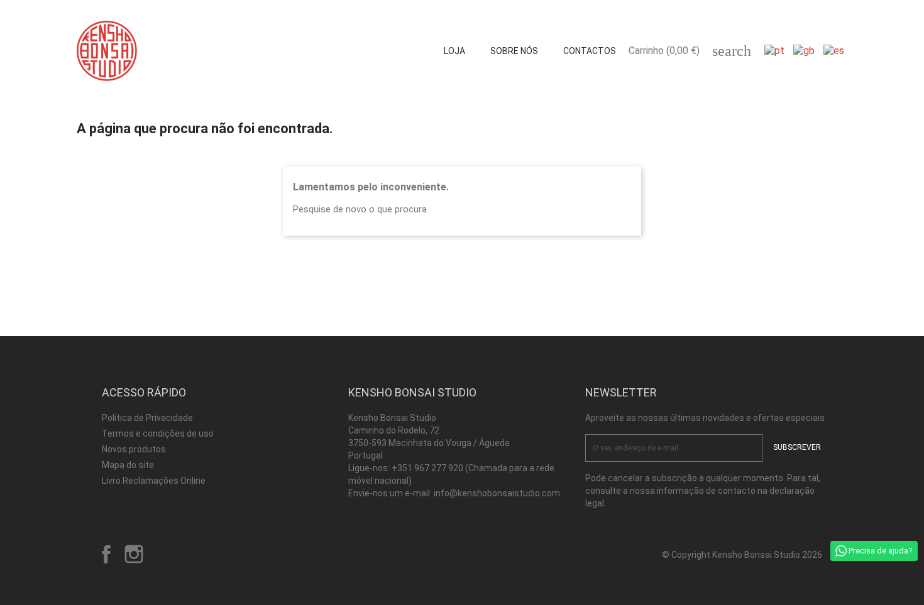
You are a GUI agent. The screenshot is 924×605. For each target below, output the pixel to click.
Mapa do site (128, 465)
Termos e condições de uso (158, 433)
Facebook (106, 554)
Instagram (133, 554)
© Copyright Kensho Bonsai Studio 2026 (742, 555)
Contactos (589, 51)
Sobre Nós (514, 51)
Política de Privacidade (147, 418)
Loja (454, 51)
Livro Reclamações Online (154, 481)
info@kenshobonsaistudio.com (497, 493)
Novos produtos (134, 449)
